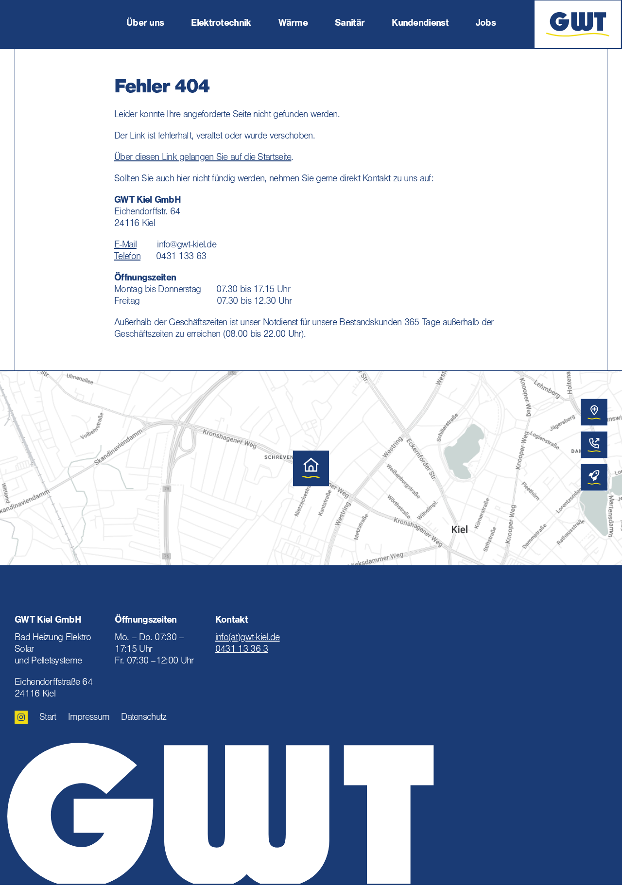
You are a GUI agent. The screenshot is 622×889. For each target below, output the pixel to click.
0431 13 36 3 (241, 650)
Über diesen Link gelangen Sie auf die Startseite (202, 158)
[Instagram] (20, 717)
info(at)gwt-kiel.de (247, 639)
